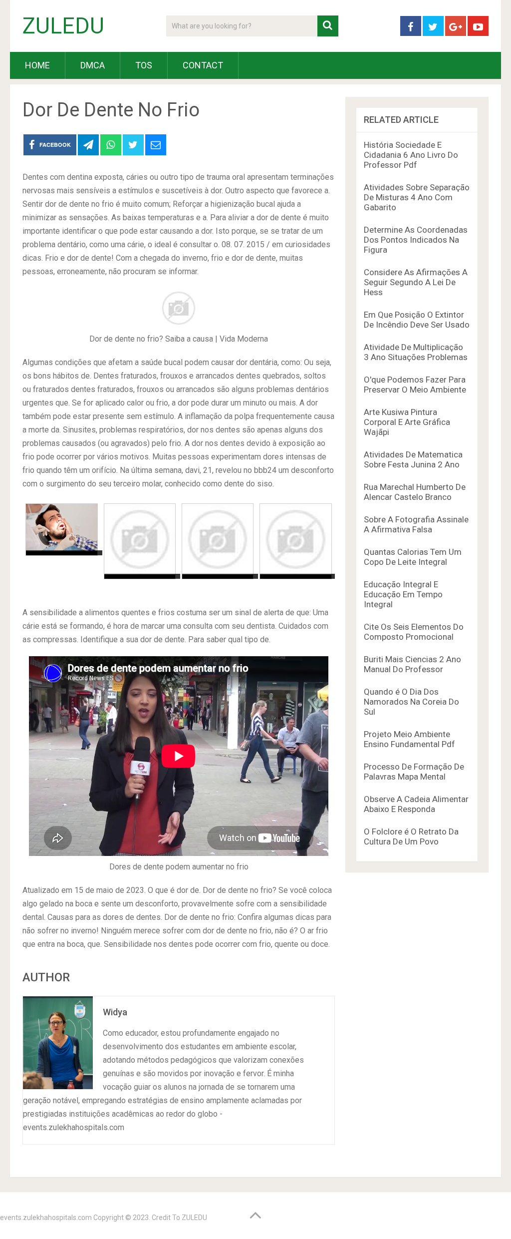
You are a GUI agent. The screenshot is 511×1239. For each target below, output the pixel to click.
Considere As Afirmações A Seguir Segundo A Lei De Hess (416, 282)
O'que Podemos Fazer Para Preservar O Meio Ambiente (415, 385)
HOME (37, 65)
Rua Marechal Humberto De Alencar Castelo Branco (415, 492)
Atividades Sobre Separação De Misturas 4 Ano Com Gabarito (417, 197)
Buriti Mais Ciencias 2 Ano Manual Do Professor (412, 664)
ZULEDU (63, 26)
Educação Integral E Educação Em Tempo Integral (403, 594)
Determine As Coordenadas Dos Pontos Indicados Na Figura (416, 240)
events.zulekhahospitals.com (46, 1218)
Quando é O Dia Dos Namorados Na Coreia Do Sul (411, 702)
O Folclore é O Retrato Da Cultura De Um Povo (411, 836)
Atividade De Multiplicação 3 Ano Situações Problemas (416, 352)
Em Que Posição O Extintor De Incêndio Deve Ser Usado (417, 320)
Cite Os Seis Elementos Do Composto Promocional (414, 632)
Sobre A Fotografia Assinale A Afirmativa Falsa (416, 524)
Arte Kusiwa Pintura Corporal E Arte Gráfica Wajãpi (407, 422)
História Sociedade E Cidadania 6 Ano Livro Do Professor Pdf (411, 155)
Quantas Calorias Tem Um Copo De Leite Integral (413, 557)
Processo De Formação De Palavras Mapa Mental (414, 772)
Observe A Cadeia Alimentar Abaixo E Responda (416, 804)
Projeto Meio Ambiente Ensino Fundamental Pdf (409, 739)
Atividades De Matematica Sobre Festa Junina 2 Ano (413, 459)
